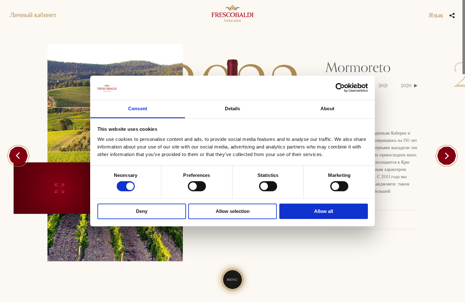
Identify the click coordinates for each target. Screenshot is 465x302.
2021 (383, 86)
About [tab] (327, 108)
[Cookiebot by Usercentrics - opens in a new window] (340, 88)
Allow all (323, 211)
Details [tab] (232, 108)
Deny (141, 211)
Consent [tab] (137, 108)
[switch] (197, 186)
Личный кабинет (33, 15)
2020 (406, 86)
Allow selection (233, 211)
